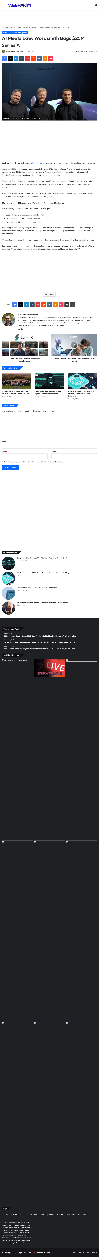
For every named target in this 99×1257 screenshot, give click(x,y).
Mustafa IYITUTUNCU (14, 52)
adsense (6, 1214)
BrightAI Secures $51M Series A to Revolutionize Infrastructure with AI (16, 392)
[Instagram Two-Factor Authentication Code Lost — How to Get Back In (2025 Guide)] (81, 749)
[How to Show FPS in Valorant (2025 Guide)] (81, 849)
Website (54, 452)
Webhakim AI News (42, 1253)
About (94, 1253)
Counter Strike (33, 1214)
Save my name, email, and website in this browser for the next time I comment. (34, 462)
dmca (43, 1214)
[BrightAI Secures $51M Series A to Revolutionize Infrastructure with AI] (16, 381)
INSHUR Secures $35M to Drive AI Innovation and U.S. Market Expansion (81, 393)
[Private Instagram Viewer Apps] (17, 749)
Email (4, 452)
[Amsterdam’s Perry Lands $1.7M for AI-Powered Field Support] (8, 608)
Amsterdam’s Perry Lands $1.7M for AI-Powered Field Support (42, 603)
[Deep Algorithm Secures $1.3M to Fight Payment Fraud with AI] (49, 381)
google (51, 1214)
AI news (50, 294)
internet (60, 1214)
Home (5, 27)
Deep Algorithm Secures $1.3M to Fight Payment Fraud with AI (48, 392)
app (23, 1214)
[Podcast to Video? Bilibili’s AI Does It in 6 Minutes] (8, 593)
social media (82, 1214)
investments (70, 1214)
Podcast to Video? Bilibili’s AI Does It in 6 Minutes (37, 588)
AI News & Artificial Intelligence (21, 27)
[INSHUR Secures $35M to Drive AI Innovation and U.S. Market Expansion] (82, 381)
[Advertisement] (49, 17)
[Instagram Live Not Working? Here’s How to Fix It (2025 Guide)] (49, 668)
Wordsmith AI (36, 163)
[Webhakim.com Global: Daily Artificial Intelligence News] (19, 5)
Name (4, 441)
